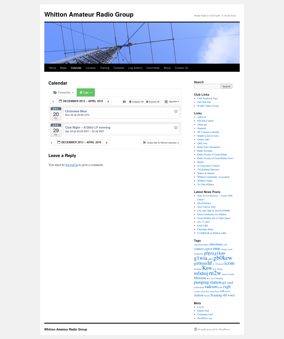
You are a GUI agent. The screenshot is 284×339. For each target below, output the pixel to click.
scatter (197, 291)
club (225, 244)
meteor (225, 274)
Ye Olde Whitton (205, 184)
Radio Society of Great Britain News (215, 158)
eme (216, 248)
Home (52, 68)
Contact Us (181, 68)
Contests (119, 68)
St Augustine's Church (208, 165)
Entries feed (203, 310)
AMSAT (201, 117)
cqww (208, 248)
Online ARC (203, 139)
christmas (216, 244)
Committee (152, 68)
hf (209, 262)
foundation (198, 253)
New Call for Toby (206, 206)
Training (104, 68)
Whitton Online (204, 180)
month (231, 274)
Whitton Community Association (213, 176)
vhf (224, 295)
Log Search (135, 68)
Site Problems (204, 203)
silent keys (214, 291)
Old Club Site (204, 102)
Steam (207, 295)
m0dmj (201, 273)
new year (211, 278)
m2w (215, 272)
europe (224, 249)
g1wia (200, 257)
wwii (231, 295)
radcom (211, 286)
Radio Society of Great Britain (212, 154)
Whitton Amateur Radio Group (88, 14)
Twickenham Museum (208, 169)
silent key (205, 291)
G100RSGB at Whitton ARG (211, 233)
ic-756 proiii (218, 263)
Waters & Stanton (206, 173)
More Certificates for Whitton (211, 214)
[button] (160, 142)
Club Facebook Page (207, 98)
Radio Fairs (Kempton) (208, 146)
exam (229, 249)
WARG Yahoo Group (208, 105)
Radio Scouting (204, 150)
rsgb (227, 286)
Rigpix (200, 161)
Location (91, 68)
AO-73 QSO (203, 221)
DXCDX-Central (205, 120)
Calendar (76, 68)
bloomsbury (203, 244)
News (63, 68)
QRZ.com (202, 143)
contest (199, 248)
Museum (200, 277)
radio (220, 287)
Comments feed (205, 314)
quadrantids (199, 287)
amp (196, 244)
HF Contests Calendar (208, 132)
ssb (222, 290)
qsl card (227, 282)
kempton (197, 268)
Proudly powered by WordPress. (214, 329)
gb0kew (222, 257)
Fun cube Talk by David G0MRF (213, 210)
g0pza (209, 253)
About (167, 68)
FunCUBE (202, 225)
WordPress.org (204, 318)
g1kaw (220, 253)
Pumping (219, 278)
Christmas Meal (205, 229)
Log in (200, 306)
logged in (72, 164)
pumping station (207, 282)
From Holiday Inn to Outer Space (213, 218)
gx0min (200, 263)
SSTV (228, 291)
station (198, 295)
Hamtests (201, 128)
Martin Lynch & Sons (208, 135)
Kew (207, 267)
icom (229, 262)
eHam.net (202, 124)
